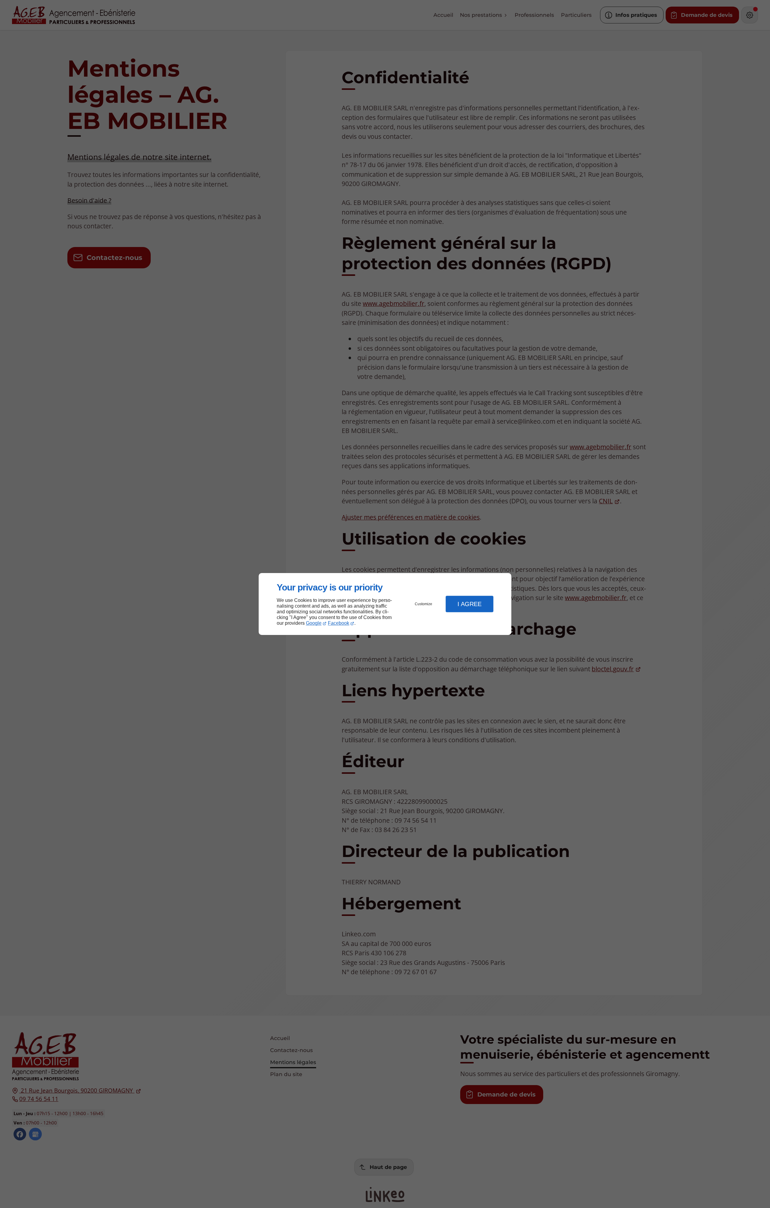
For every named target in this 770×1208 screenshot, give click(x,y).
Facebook (338, 623)
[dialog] (385, 604)
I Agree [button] (469, 604)
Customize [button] (423, 604)
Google (314, 623)
